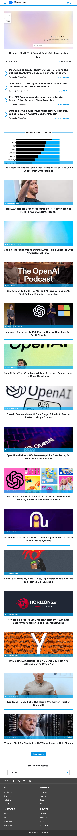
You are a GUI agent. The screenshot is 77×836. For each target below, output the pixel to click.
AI (56, 105)
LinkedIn (30, 781)
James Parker (12, 61)
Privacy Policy (33, 833)
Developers (8, 792)
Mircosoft (43, 792)
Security (7, 804)
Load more (37, 754)
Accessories (8, 822)
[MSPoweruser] (18, 2)
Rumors (6, 818)
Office (42, 804)
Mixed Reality (45, 826)
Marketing (7, 800)
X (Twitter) (19, 781)
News (60, 77)
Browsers (43, 818)
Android (43, 796)
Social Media (44, 822)
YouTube (24, 781)
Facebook (13, 781)
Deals (6, 814)
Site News (66, 77)
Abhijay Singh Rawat (19, 77)
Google (42, 800)
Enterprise (7, 796)
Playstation (8, 826)
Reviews (43, 814)
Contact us (44, 833)
